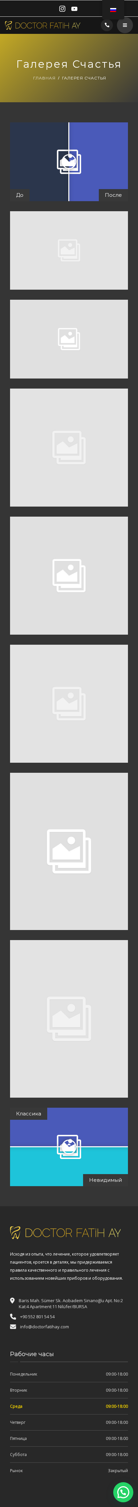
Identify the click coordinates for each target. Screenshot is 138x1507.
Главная (44, 77)
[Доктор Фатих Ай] (42, 25)
